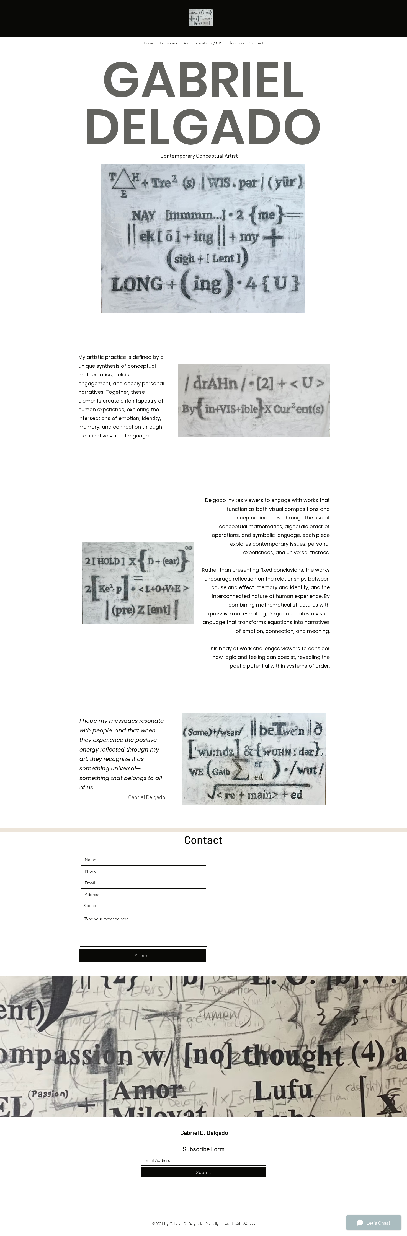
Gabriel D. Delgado (204, 1132)
